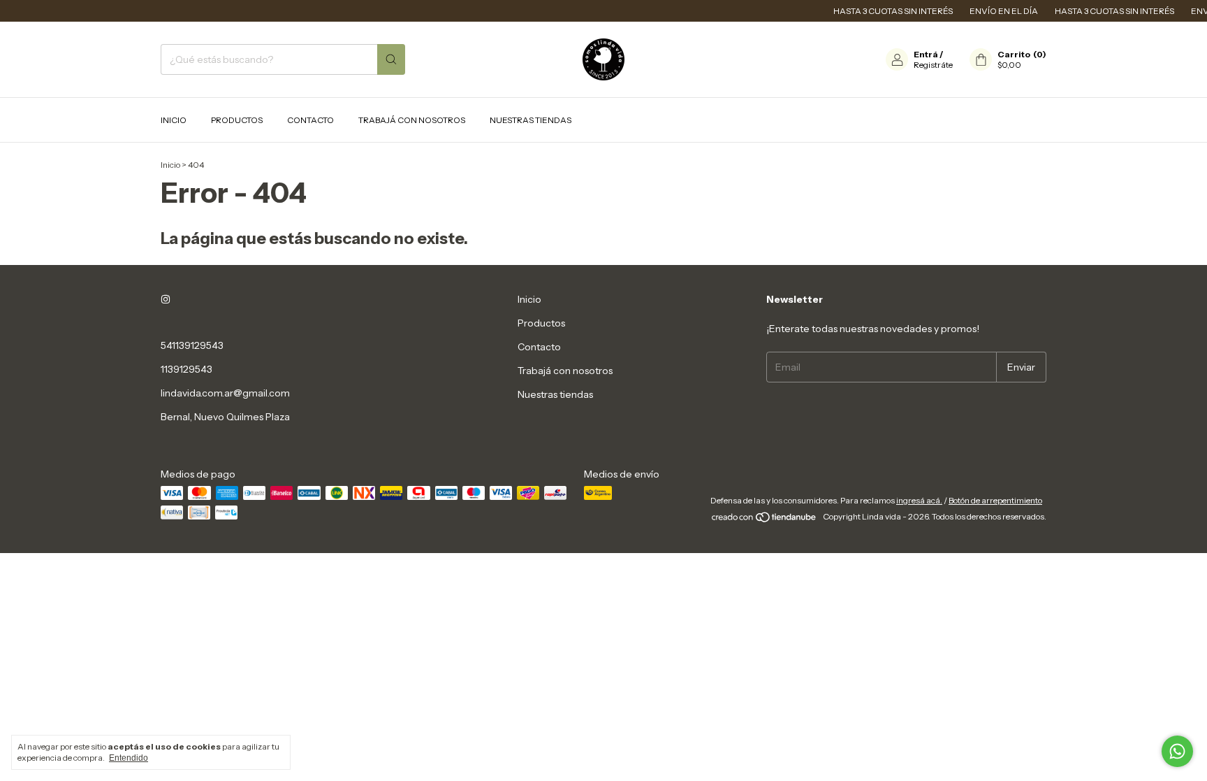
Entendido (128, 758)
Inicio (173, 120)
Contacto (310, 120)
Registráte (933, 64)
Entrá (926, 54)
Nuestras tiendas (530, 120)
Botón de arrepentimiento (995, 500)
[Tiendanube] (764, 520)
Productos (237, 120)
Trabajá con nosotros (411, 120)
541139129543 (192, 345)
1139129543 (186, 369)
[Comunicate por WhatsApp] (1177, 751)
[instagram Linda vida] (165, 299)
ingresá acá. (919, 500)
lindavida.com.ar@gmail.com (225, 393)
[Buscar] (391, 59)
